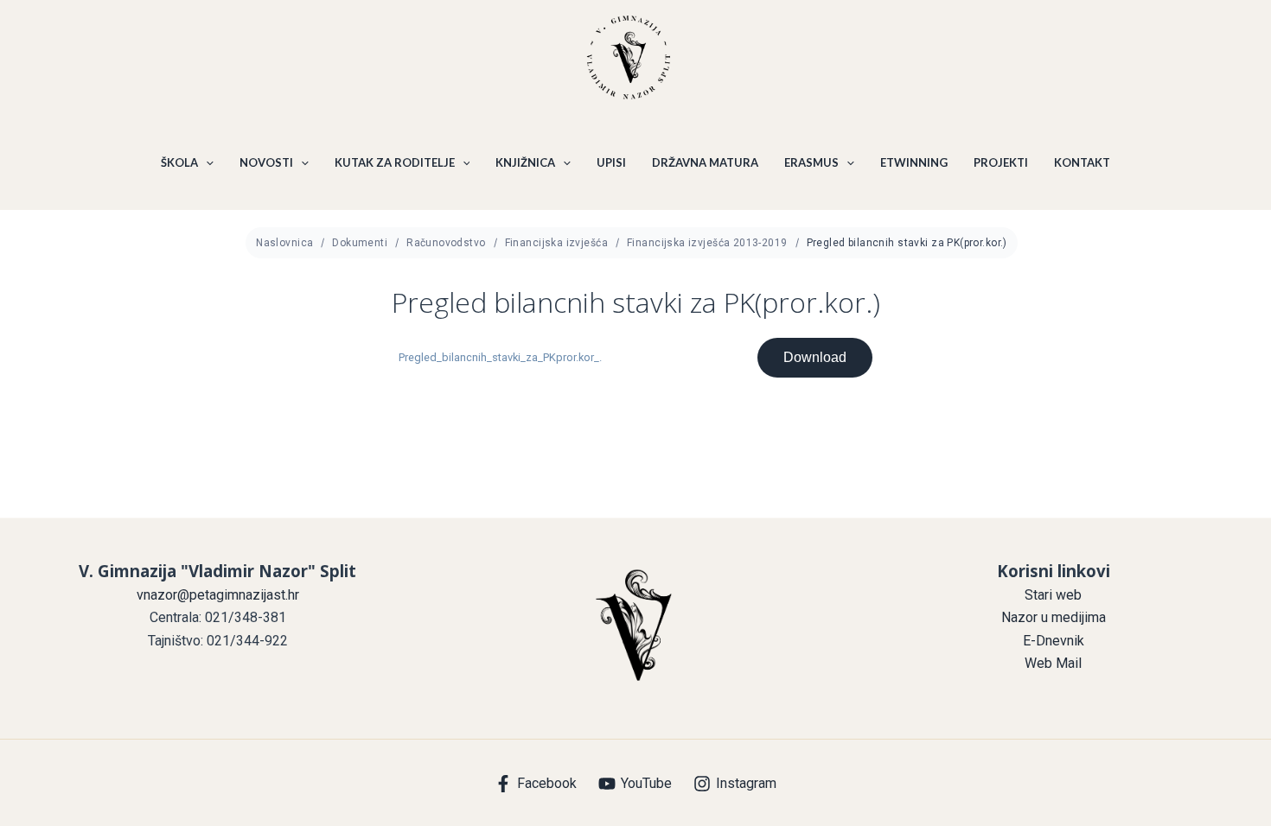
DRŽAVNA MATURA (705, 162)
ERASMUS (811, 162)
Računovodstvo (445, 243)
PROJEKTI (1001, 162)
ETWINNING (914, 162)
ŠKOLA (179, 162)
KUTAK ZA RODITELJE (395, 162)
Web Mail (1053, 663)
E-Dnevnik (1053, 640)
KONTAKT (1082, 162)
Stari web (1053, 595)
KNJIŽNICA (525, 162)
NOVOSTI (266, 162)
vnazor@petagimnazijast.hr (218, 595)
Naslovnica (284, 243)
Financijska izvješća (556, 243)
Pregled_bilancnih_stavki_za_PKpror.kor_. (500, 357)
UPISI (611, 162)
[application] (206, 162)
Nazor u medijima (1053, 617)
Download (814, 357)
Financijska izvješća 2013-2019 (707, 243)
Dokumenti (359, 243)
